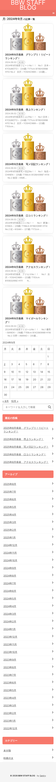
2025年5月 (9, 507)
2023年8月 (9, 667)
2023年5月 (9, 690)
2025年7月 (9, 491)
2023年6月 (9, 682)
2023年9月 (9, 659)
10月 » (14, 401)
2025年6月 (9, 499)
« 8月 (5, 401)
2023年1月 (9, 720)
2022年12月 (10, 728)
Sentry (43, 776)
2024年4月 (9, 606)
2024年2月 (9, 621)
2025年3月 (9, 522)
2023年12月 (10, 636)
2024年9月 (9, 568)
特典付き (8, 758)
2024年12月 (10, 545)
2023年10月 (10, 652)
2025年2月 (9, 529)
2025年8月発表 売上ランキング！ (23, 439)
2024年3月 (9, 613)
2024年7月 (9, 583)
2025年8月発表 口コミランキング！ (24, 454)
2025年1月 (9, 537)
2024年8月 (9, 575)
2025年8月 (9, 484)
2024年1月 (9, 629)
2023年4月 (9, 697)
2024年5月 (9, 598)
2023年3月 (9, 705)
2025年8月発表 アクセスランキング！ (26, 462)
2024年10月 (10, 560)
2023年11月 (10, 644)
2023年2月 (9, 713)
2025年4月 (9, 514)
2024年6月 (9, 590)
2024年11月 (10, 552)
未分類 (7, 750)
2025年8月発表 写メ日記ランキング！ (26, 446)
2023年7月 (9, 674)
